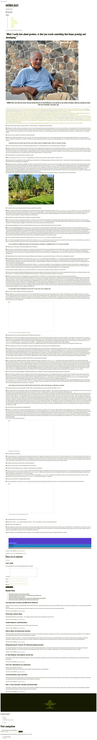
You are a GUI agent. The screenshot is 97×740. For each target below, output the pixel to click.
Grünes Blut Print (50, 702)
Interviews (49, 700)
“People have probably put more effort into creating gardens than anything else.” (25, 595)
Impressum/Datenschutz (50, 707)
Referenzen (50, 701)
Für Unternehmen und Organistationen (50, 703)
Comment (8, 576)
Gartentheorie (14, 22)
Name (7, 579)
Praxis (12, 19)
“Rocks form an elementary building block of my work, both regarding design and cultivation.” (27, 598)
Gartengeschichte (14, 23)
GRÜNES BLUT (12, 5)
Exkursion (13, 26)
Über (50, 705)
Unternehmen (14, 20)
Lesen (12, 27)
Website (7, 584)
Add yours (8, 560)
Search (4, 722)
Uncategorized (19, 30)
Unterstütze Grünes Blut (50, 704)
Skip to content (4, 1)
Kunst (12, 17)
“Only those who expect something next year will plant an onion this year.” (24, 599)
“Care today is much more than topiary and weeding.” (19, 594)
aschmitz (8, 30)
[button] (12, 543)
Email (7, 581)
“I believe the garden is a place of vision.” (17, 596)
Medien (12, 24)
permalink (24, 553)
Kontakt (50, 706)
